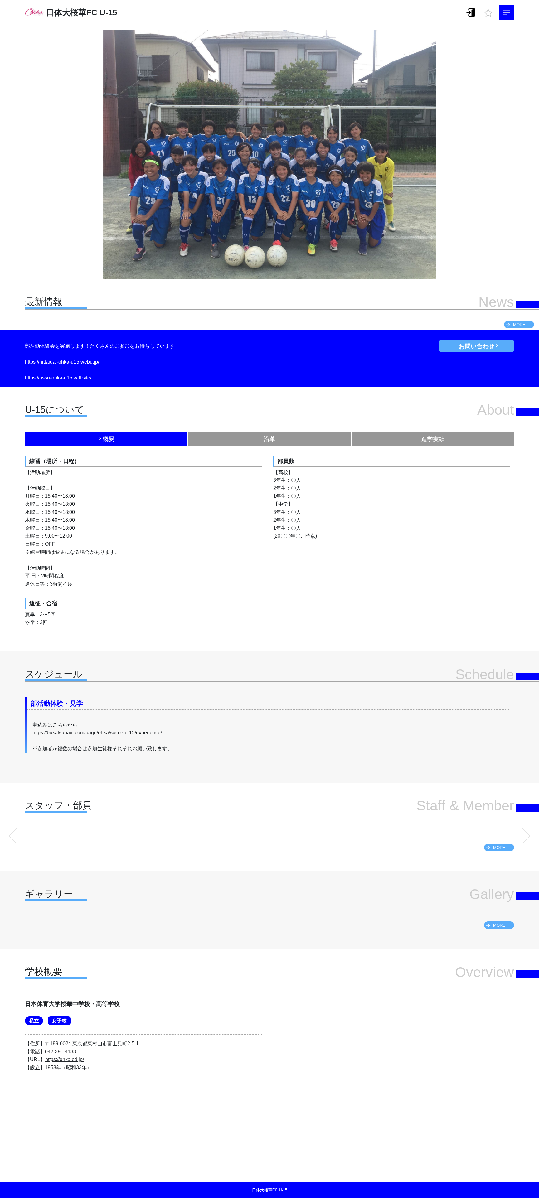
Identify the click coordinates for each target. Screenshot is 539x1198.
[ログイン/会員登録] (471, 12)
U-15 (108, 12)
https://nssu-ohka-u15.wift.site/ (58, 377)
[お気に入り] (488, 11)
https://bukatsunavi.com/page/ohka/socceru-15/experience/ (97, 732)
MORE (519, 324)
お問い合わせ (476, 346)
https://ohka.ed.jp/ (64, 1059)
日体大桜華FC (71, 12)
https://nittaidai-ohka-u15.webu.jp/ (62, 362)
